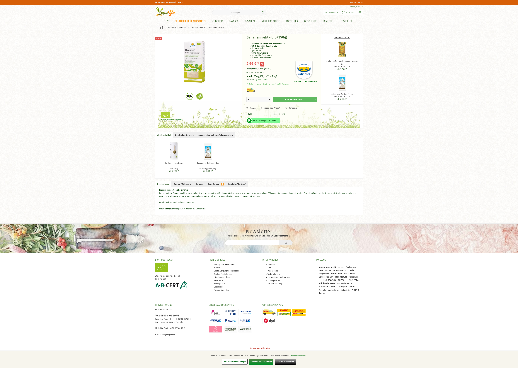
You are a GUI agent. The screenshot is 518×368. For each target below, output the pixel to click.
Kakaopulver (341, 277)
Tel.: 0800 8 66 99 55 (167, 315)
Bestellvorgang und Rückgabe (226, 271)
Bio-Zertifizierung (274, 284)
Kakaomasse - (325, 270)
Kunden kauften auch (184, 135)
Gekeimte (353, 280)
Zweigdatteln (324, 274)
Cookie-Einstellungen (223, 274)
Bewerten (292, 108)
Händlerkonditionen (222, 277)
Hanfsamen (336, 273)
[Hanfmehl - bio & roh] (174, 151)
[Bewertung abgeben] (268, 41)
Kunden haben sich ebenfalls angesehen (215, 135)
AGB (269, 268)
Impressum (272, 264)
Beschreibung (163, 184)
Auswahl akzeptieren (285, 362)
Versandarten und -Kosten (278, 277)
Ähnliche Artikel (164, 135)
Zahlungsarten (273, 280)
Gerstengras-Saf (326, 277)
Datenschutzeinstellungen (235, 362)
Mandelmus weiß (327, 267)
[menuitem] (355, 6)
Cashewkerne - (334, 290)
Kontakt (217, 268)
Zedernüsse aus (340, 270)
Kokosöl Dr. (345, 290)
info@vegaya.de (168, 335)
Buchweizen (351, 267)
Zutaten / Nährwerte (182, 184)
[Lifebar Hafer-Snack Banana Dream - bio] (342, 49)
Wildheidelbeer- (327, 283)
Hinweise (199, 184)
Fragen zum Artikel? (271, 108)
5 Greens (341, 267)
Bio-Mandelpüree (334, 280)
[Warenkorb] (360, 12)
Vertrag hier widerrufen (260, 348)
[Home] (168, 21)
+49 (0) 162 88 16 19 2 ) (181, 319)
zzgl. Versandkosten (262, 80)
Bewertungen (215, 184)
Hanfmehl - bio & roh (174, 163)
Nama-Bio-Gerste (344, 283)
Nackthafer (349, 273)
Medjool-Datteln (347, 286)
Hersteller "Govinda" (237, 184)
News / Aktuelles (221, 290)
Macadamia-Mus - (328, 286)
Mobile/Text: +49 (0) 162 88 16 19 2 (172, 328)
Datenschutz (272, 271)
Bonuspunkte (219, 284)
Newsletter (218, 280)
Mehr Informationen (299, 356)
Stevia (351, 270)
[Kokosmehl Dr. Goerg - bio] (342, 82)
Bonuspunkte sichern (268, 120)
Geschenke (218, 287)
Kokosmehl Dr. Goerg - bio (208, 163)
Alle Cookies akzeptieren (261, 362)
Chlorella (323, 290)
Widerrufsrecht (273, 274)
